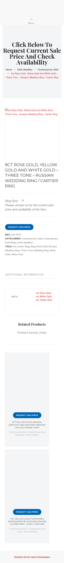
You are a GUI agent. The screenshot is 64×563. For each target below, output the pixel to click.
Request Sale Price (19, 227)
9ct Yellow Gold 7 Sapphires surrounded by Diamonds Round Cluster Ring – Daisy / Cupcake (27, 521)
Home (9, 69)
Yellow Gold (17, 254)
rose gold (41, 246)
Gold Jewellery (24, 69)
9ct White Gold (43, 296)
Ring (33, 246)
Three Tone (27, 250)
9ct (14, 246)
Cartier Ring (23, 246)
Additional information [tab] (24, 274)
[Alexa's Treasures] (32, 8)
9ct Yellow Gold (44, 299)
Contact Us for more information (32, 557)
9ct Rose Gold (43, 293)
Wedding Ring (41, 250)
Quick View (44, 358)
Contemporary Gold (48, 69)
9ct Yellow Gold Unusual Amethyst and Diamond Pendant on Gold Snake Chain (27, 425)
